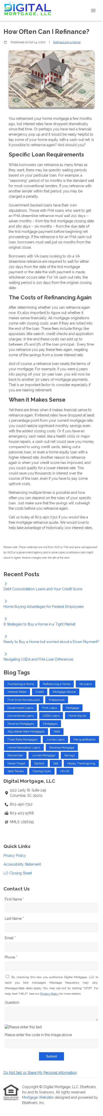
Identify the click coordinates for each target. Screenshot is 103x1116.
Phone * (11, 957)
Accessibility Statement (22, 864)
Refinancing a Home (66, 42)
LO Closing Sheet (18, 873)
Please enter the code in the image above (38, 1035)
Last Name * (14, 919)
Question (12, 1002)
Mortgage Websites (38, 1097)
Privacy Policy (15, 856)
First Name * (14, 899)
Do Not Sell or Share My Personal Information (40, 1073)
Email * (10, 938)
